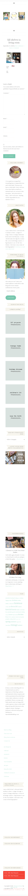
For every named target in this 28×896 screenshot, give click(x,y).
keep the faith (15, 615)
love (10, 617)
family (14, 609)
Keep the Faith (8, 769)
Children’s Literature (9, 773)
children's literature (9, 603)
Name (5, 119)
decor (13, 606)
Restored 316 (14, 887)
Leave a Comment (14, 48)
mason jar (18, 617)
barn (19, 598)
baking (16, 598)
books (10, 600)
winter (20, 625)
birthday (21, 598)
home (10, 614)
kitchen (20, 614)
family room (19, 610)
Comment (6, 93)
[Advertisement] (14, 482)
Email (5, 127)
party (22, 617)
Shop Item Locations (9, 737)
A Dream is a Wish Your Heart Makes (15, 551)
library (7, 617)
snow (19, 619)
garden (14, 612)
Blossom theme (18, 886)
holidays (7, 615)
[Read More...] (21, 559)
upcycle (19, 622)
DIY (16, 606)
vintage (14, 625)
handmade (18, 612)
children (19, 600)
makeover (13, 617)
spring (8, 621)
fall (10, 609)
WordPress (18, 890)
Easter (20, 607)
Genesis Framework (8, 890)
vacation (8, 625)
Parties (6, 758)
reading (11, 619)
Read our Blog (7, 730)
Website (5, 136)
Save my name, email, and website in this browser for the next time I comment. (13, 149)
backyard (12, 598)
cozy (7, 607)
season (17, 619)
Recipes (6, 765)
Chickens (6, 777)
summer (13, 621)
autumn (8, 598)
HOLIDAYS (6, 754)
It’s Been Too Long (15, 577)
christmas (18, 603)
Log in (23, 890)
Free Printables (8, 762)
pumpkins (8, 619)
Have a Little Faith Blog (14, 16)
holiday (23, 612)
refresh (14, 619)
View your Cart (8, 734)
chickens (14, 600)
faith (7, 609)
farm (23, 610)
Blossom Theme (18, 889)
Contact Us (7, 741)
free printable (9, 612)
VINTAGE (6, 751)
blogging (7, 600)
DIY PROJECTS (7, 747)
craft (9, 607)
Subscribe (10, 298)
